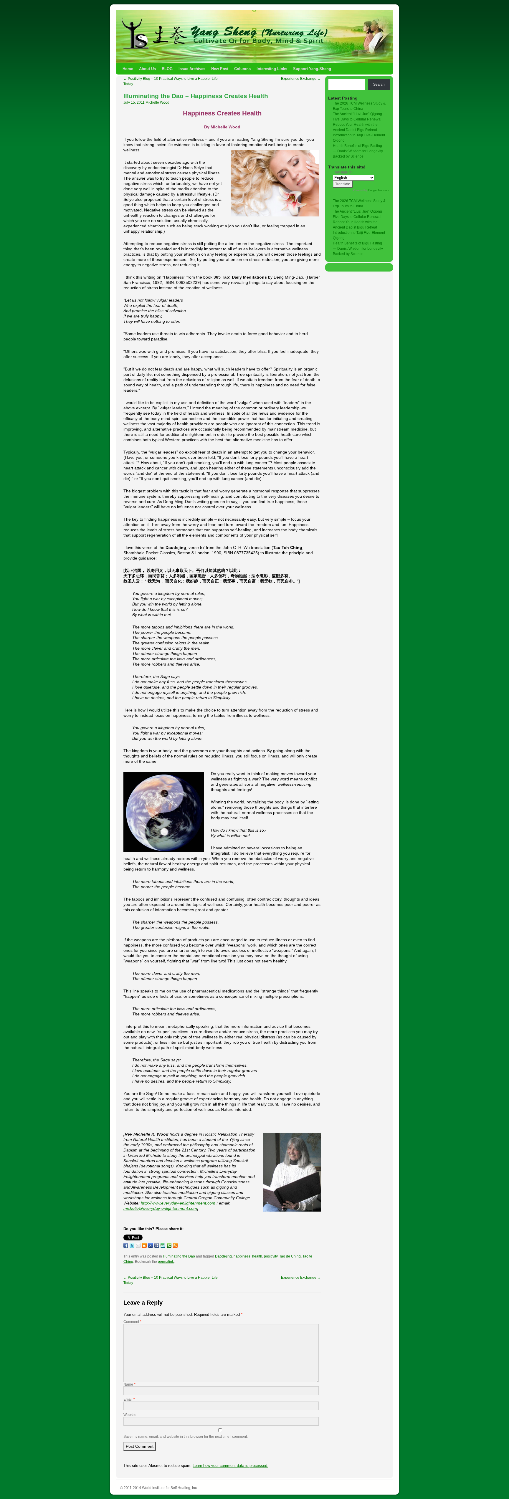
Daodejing (223, 1256)
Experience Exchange (301, 79)
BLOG (167, 69)
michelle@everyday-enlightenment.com (160, 1208)
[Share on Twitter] (132, 1245)
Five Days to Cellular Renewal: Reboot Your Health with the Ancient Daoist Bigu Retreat (357, 124)
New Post (219, 69)
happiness (242, 1256)
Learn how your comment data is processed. (230, 1465)
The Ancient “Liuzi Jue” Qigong (357, 114)
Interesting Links (272, 69)
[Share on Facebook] (125, 1245)
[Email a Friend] (138, 1245)
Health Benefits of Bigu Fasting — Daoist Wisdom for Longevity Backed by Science (358, 151)
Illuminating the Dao (179, 1256)
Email (129, 1399)
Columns (242, 69)
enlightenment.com (197, 1203)
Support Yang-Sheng (312, 69)
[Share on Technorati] (169, 1245)
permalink (166, 1262)
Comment (132, 1322)
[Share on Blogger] (144, 1245)
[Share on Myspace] (156, 1245)
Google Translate (378, 190)
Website (129, 1415)
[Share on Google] (150, 1245)
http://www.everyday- (160, 1203)
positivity (270, 1256)
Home (128, 69)
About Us (147, 69)
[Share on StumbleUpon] (163, 1245)
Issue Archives (192, 69)
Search (379, 84)
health (257, 1256)
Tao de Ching (290, 1256)
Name (129, 1384)
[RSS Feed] (175, 1245)
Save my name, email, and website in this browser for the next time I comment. (185, 1437)
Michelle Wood (157, 102)
